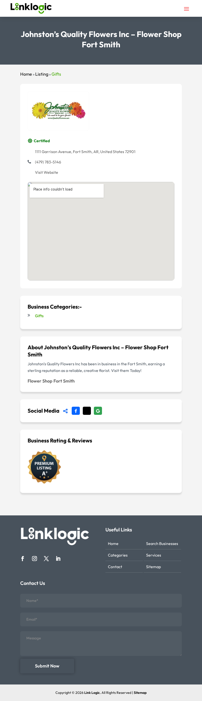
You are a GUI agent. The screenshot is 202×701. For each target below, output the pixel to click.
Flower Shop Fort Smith (51, 381)
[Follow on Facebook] (23, 558)
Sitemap (153, 566)
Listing (41, 74)
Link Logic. (92, 692)
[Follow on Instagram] (34, 558)
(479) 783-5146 (48, 161)
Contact (115, 566)
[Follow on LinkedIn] (58, 558)
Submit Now (47, 666)
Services (153, 555)
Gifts (56, 74)
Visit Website (46, 172)
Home (26, 74)
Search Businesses (162, 543)
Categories (118, 555)
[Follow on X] (46, 558)
